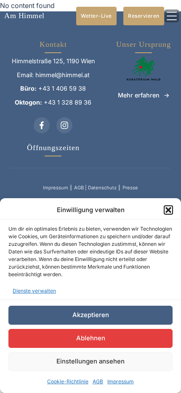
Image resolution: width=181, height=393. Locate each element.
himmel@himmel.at (62, 74)
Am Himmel (24, 15)
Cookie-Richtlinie (67, 381)
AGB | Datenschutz (95, 188)
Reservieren (144, 16)
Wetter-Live (96, 16)
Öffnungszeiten (53, 147)
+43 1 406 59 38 (62, 88)
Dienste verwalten (34, 291)
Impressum (120, 381)
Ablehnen (90, 338)
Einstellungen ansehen (90, 361)
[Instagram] (64, 125)
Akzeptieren (90, 315)
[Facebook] (42, 125)
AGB (98, 381)
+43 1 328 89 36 (67, 102)
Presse (130, 188)
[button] (168, 210)
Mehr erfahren (139, 95)
